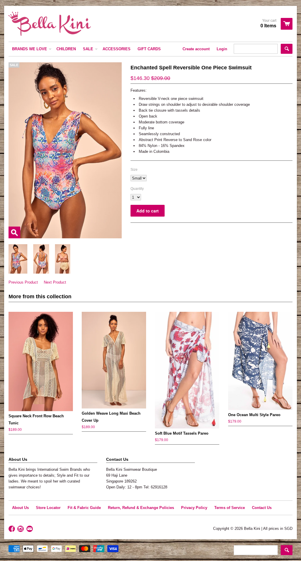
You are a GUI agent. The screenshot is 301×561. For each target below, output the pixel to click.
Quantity (137, 189)
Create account (196, 49)
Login (222, 49)
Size (134, 170)
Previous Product (23, 282)
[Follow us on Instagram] (21, 529)
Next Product (55, 282)
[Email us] (30, 529)
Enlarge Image (14, 232)
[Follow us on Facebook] (12, 529)
